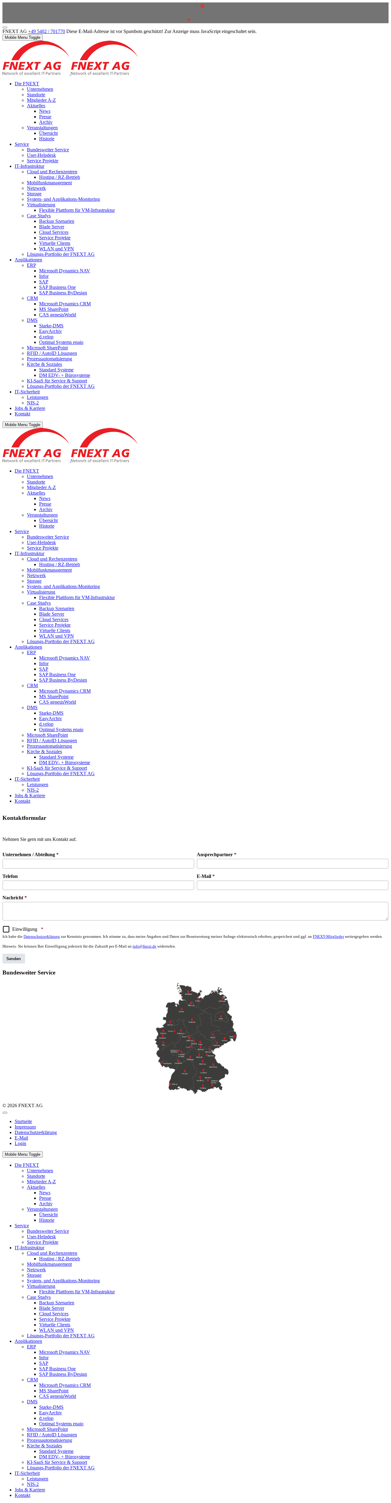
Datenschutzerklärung (42, 936)
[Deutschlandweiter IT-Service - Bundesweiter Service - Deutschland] (195, 1040)
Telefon (10, 876)
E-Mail (206, 876)
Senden (13, 958)
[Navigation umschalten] (4, 1113)
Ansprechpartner (216, 854)
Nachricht (14, 897)
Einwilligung (27, 929)
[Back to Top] (4, 27)
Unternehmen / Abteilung (30, 854)
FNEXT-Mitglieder (328, 936)
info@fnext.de (144, 946)
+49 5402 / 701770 (46, 31)
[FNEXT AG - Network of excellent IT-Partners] (70, 73)
